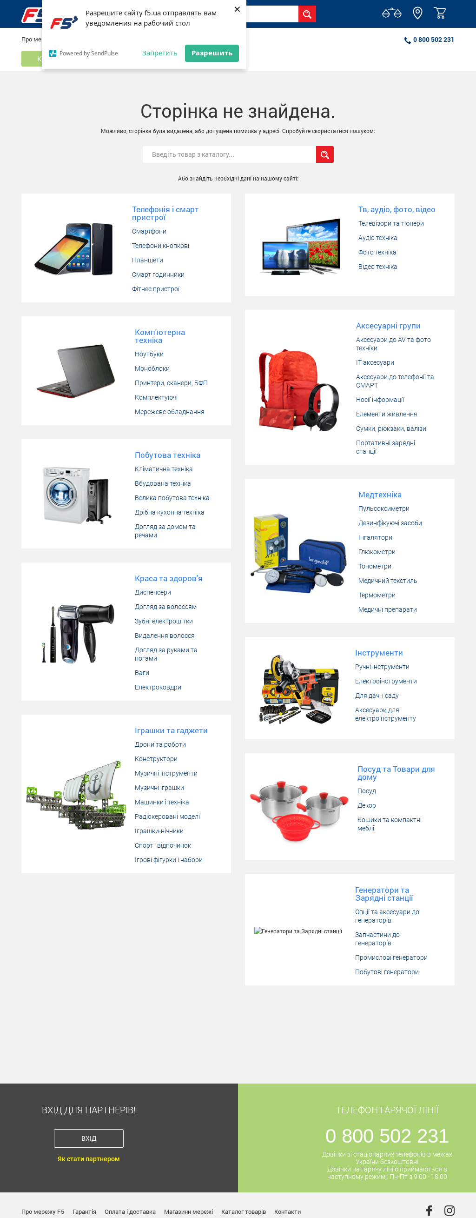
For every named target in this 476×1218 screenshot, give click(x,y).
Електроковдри (158, 687)
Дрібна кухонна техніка (170, 512)
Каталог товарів (243, 1211)
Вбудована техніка (163, 483)
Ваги (142, 672)
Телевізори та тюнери (391, 223)
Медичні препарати (387, 609)
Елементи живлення (386, 414)
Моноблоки (152, 368)
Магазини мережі (188, 1211)
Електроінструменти (386, 681)
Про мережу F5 (42, 1211)
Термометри (377, 595)
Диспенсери (153, 592)
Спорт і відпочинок (163, 845)
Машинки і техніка (162, 802)
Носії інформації (380, 399)
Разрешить (212, 52)
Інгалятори (375, 537)
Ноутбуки (149, 354)
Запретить (160, 52)
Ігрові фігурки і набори (169, 859)
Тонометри (374, 566)
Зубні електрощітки (164, 621)
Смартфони (149, 231)
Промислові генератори (391, 957)
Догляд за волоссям (166, 606)
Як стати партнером (89, 1159)
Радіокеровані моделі (167, 816)
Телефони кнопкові (160, 245)
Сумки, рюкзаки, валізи (391, 428)
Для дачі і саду (377, 695)
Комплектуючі (156, 397)
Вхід (89, 1138)
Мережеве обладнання (170, 411)
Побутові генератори (387, 972)
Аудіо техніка (377, 237)
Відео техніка (377, 266)
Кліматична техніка (164, 469)
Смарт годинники (158, 274)
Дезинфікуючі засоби (390, 523)
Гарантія (84, 1211)
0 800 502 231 (434, 39)
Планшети (147, 260)
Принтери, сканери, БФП (171, 383)
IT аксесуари (375, 362)
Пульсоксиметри (384, 508)
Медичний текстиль (387, 580)
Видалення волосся (165, 635)
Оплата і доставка (130, 1211)
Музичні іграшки (159, 787)
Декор (366, 805)
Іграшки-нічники (159, 831)
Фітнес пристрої (155, 289)
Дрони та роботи (160, 744)
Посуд (366, 791)
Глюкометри (377, 551)
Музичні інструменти (166, 773)
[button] (417, 17)
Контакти (287, 1211)
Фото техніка (377, 252)
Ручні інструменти (382, 666)
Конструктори (156, 759)
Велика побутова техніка (172, 498)
